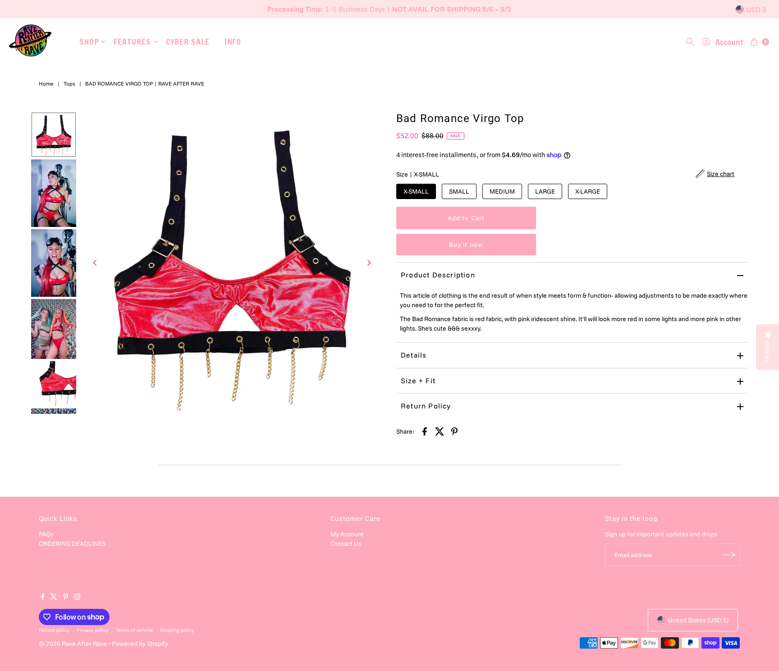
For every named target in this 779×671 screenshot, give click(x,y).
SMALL (459, 191)
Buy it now (466, 244)
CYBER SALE (188, 41)
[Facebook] (43, 597)
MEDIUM (502, 191)
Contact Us (346, 544)
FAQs (46, 534)
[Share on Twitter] (439, 431)
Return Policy (426, 405)
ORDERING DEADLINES (72, 544)
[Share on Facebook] (424, 431)
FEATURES (132, 41)
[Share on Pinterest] (454, 431)
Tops (69, 83)
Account (729, 42)
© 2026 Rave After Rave (73, 643)
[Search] (690, 42)
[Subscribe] (729, 555)
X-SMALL (416, 191)
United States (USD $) (698, 620)
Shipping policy (177, 630)
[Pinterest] (65, 597)
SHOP (89, 41)
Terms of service (134, 630)
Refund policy (54, 630)
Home (46, 83)
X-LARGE (587, 191)
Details (413, 354)
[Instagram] (77, 597)
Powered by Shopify (140, 643)
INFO (233, 41)
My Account (347, 534)
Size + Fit (418, 380)
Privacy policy (93, 630)
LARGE (545, 191)
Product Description (438, 274)
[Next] (368, 263)
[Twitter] (53, 597)
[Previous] (95, 263)
